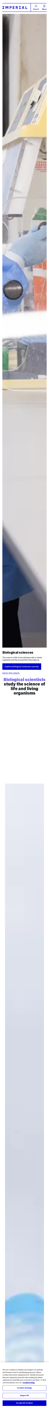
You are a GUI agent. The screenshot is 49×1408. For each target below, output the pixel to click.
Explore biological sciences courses (22, 666)
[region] (24, 1385)
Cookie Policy (29, 1383)
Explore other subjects (11, 673)
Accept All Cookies (24, 1403)
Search (36, 9)
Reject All (24, 1395)
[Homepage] (16, 7)
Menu (44, 9)
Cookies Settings (24, 1388)
